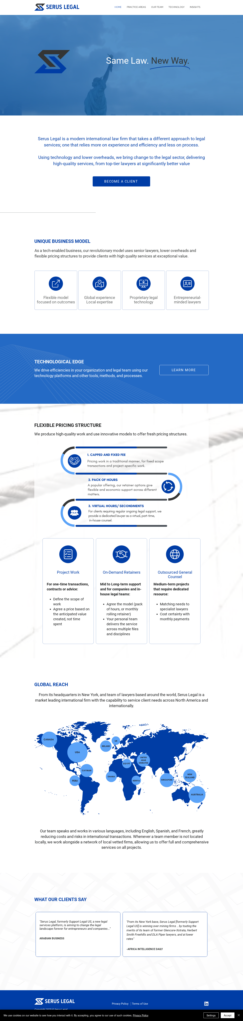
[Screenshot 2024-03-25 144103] (206, 1003)
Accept (227, 1015)
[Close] (239, 1015)
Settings (211, 1015)
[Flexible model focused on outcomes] (56, 290)
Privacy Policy (140, 1015)
